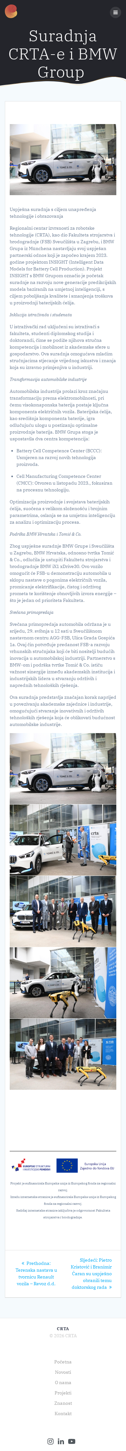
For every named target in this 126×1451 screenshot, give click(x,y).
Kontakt (63, 1413)
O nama (63, 1382)
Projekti (63, 1393)
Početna (63, 1362)
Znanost (63, 1403)
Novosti (63, 1372)
